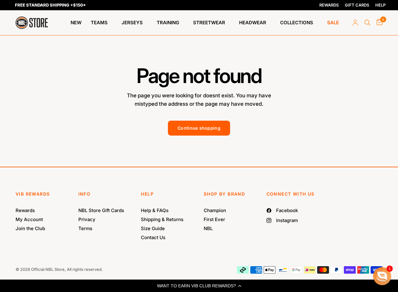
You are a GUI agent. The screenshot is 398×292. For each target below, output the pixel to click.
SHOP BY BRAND (224, 194)
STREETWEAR (209, 22)
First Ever (214, 219)
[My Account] (355, 22)
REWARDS (329, 4)
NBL (208, 228)
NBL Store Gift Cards (101, 210)
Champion (215, 210)
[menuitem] (76, 22)
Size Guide (153, 228)
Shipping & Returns (162, 219)
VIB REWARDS (33, 194)
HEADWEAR (252, 22)
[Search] (367, 22)
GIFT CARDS (357, 4)
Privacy (86, 219)
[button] (199, 286)
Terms (85, 228)
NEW (76, 22)
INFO (84, 194)
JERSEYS (132, 22)
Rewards (25, 210)
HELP (380, 4)
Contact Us (153, 237)
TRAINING (168, 22)
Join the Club (30, 228)
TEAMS (99, 22)
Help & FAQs (155, 210)
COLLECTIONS (296, 22)
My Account (29, 219)
